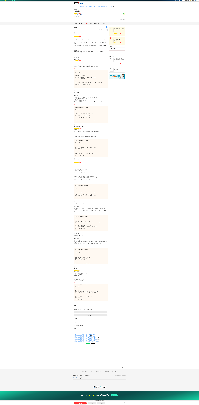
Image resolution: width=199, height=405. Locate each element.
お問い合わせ (98, 371)
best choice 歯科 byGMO (87, 375)
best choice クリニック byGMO (77, 375)
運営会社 (77, 373)
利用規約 (74, 373)
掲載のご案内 (106, 371)
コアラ (77, 159)
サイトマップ (114, 371)
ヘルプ (91, 371)
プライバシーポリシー (84, 373)
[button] (124, 403)
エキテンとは (84, 371)
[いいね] (74, 54)
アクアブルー (78, 233)
